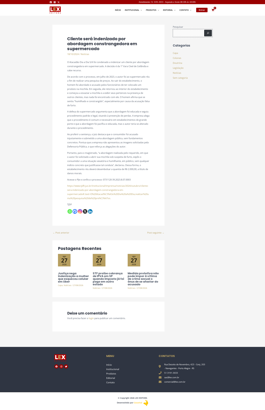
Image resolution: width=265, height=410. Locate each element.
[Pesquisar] (208, 33)
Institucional (112, 369)
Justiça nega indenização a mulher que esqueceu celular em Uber (73, 277)
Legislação (178, 67)
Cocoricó (138, 402)
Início (109, 364)
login (91, 318)
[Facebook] (51, 2)
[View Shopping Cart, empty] (212, 10)
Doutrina (177, 62)
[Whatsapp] (69, 211)
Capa (60, 285)
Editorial (110, 378)
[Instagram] (55, 2)
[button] (140, 10)
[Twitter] (58, 2)
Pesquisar (178, 26)
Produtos (111, 373)
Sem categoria (180, 77)
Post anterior (61, 232)
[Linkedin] (90, 211)
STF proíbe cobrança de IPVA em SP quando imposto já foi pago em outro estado (108, 278)
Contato (110, 382)
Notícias (85, 54)
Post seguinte (155, 232)
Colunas (177, 58)
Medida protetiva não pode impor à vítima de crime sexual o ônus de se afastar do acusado (143, 278)
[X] (85, 211)
